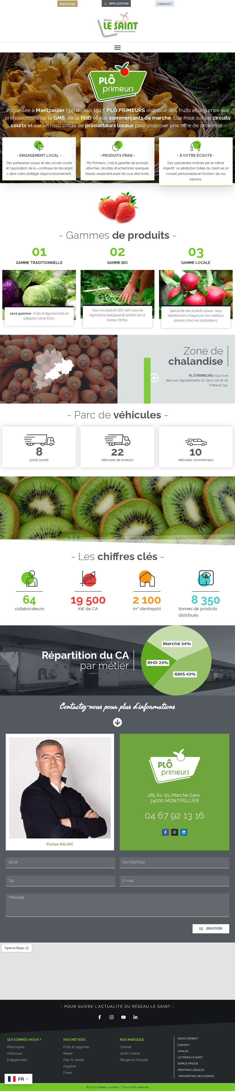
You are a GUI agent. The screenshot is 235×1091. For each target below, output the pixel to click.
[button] (117, 47)
